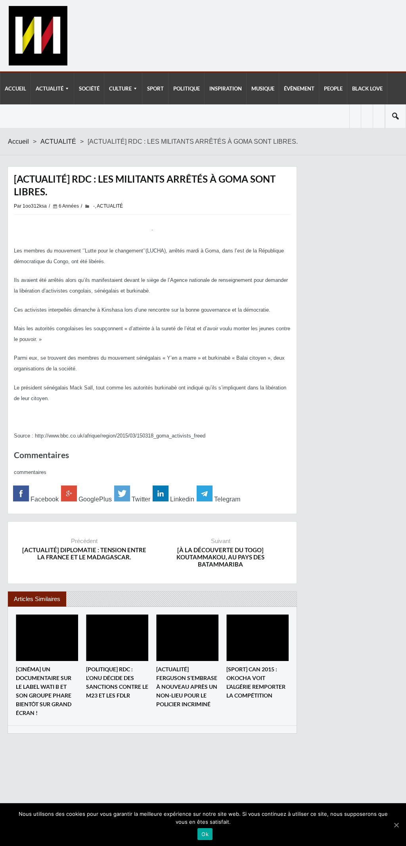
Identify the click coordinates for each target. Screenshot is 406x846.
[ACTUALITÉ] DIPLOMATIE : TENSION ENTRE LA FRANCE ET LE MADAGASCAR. (84, 553)
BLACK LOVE (367, 88)
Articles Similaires (37, 598)
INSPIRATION (225, 88)
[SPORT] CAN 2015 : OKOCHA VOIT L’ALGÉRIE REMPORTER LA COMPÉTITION (255, 682)
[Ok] (396, 825)
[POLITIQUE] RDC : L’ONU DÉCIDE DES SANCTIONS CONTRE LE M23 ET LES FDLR (117, 682)
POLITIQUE (186, 88)
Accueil (18, 141)
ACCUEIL (15, 88)
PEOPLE (333, 88)
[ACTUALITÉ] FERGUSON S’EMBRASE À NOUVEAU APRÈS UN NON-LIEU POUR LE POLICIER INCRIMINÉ (186, 686)
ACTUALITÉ (49, 88)
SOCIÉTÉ (89, 88)
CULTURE (120, 88)
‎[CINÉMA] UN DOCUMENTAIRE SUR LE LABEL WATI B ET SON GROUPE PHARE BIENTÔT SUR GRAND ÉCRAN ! (43, 691)
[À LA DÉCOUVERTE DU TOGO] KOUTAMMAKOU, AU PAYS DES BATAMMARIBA (220, 557)
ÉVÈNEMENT (299, 88)
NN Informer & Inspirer (37, 36)
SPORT (155, 88)
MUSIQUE (262, 88)
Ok (205, 834)
